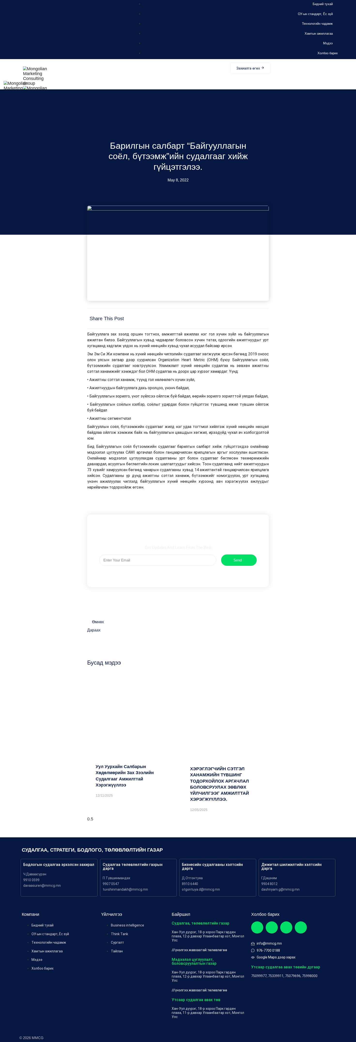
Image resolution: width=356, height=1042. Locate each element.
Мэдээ (328, 43)
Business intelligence (127, 925)
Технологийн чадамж (317, 23)
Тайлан (117, 951)
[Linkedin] (286, 927)
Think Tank (119, 934)
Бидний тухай (323, 4)
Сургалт (117, 942)
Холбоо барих (327, 53)
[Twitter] (272, 927)
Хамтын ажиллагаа (319, 33)
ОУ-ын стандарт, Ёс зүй (315, 14)
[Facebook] (257, 927)
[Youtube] (301, 927)
